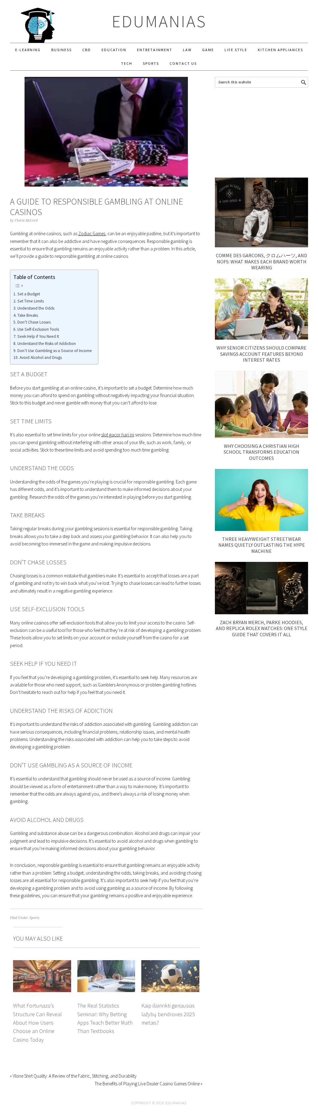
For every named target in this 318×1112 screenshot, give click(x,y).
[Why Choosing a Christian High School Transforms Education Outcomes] (261, 436)
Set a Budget (28, 294)
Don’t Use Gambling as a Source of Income (54, 350)
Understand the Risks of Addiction (46, 343)
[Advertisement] (261, 132)
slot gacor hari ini (117, 435)
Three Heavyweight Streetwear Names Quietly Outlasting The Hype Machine (261, 545)
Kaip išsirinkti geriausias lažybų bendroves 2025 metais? (168, 1014)
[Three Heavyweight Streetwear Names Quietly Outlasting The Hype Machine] (261, 529)
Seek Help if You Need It (38, 336)
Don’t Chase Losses (34, 322)
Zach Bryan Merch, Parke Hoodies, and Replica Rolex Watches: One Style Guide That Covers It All (261, 628)
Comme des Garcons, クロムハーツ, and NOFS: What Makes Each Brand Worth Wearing (261, 261)
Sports (34, 918)
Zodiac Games (91, 233)
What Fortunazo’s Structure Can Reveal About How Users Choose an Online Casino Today (37, 1022)
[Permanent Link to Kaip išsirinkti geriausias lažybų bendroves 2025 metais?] (170, 964)
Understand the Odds (35, 308)
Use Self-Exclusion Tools (38, 329)
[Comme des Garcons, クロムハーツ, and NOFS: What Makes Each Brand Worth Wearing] (261, 246)
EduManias (159, 21)
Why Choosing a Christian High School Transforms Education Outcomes (261, 452)
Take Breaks (27, 315)
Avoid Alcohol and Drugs (41, 357)
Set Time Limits (30, 301)
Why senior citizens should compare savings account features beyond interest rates (261, 354)
